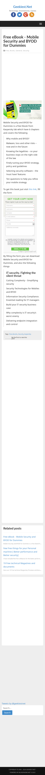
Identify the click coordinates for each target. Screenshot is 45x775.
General (19, 50)
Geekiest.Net (22, 7)
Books (12, 50)
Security (26, 50)
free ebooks (13, 334)
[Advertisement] (22, 77)
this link (33, 189)
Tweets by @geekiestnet (14, 703)
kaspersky (27, 334)
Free (7, 50)
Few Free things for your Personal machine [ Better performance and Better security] (20, 552)
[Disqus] (22, 611)
